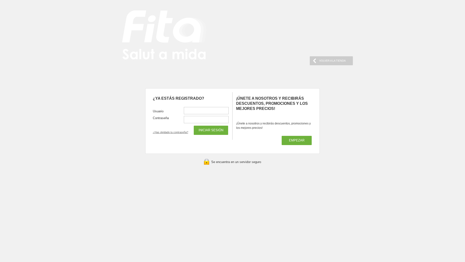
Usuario (158, 111)
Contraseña (161, 118)
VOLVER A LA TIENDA (332, 60)
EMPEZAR (296, 140)
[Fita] (164, 35)
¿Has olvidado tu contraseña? (170, 132)
